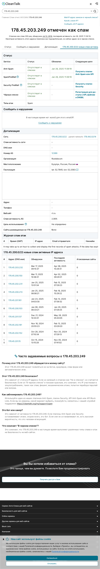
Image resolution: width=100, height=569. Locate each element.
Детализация (51, 47)
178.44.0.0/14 (90, 136)
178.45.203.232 (15, 267)
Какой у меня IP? (71, 21)
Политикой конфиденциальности (65, 551)
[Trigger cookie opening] (3, 539)
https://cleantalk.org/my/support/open (34, 403)
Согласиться (52, 558)
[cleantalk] (11, 3)
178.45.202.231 (15, 284)
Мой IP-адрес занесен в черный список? (81, 17)
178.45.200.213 (15, 292)
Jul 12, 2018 (47, 36)
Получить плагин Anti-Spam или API (84, 72)
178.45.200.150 (15, 275)
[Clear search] (91, 11)
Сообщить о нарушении (28, 47)
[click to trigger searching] (94, 11)
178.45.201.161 (14, 300)
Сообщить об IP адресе (74, 24)
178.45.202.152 (15, 333)
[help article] (18, 77)
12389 (54, 153)
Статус (8, 47)
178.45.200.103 (15, 308)
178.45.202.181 (15, 325)
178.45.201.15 (14, 341)
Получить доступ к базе (50, 479)
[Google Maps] (77, 169)
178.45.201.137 (15, 316)
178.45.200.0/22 (59, 136)
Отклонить (51, 564)
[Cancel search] (90, 4)
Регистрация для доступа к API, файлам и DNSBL (85, 95)
